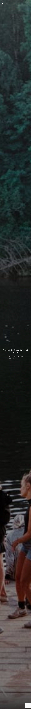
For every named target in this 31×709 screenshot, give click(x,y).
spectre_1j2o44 (16, 356)
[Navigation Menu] (29, 2)
